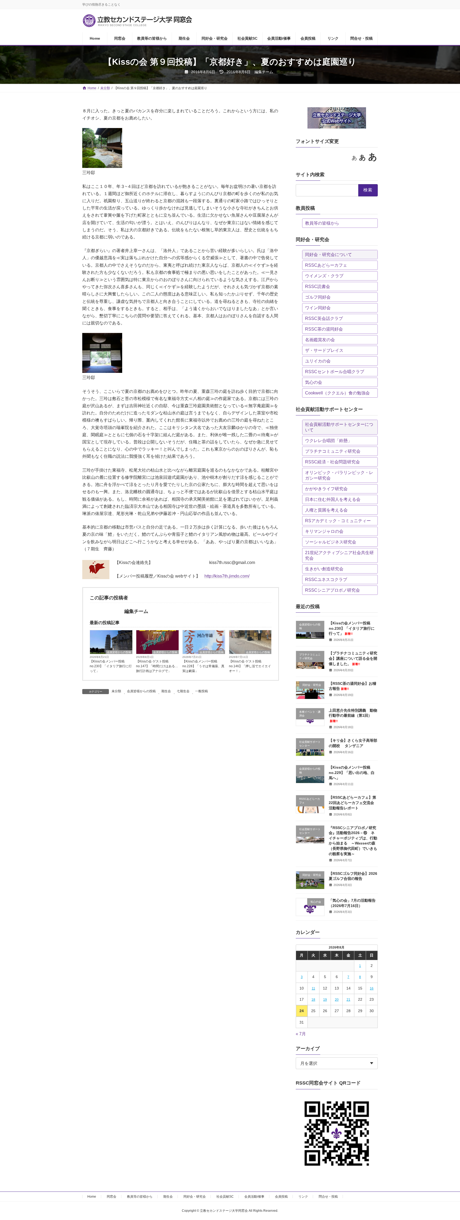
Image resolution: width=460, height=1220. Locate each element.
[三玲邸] (102, 166)
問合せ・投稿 (328, 1196)
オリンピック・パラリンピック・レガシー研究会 (339, 475)
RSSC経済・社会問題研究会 (332, 462)
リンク (303, 1196)
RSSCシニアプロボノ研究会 (332, 590)
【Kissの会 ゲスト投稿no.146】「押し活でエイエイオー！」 (250, 666)
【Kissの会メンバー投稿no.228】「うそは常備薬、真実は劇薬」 (203, 666)
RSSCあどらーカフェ (326, 265)
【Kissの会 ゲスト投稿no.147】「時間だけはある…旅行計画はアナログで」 (157, 666)
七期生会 (183, 691)
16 (372, 988)
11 (313, 988)
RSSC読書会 (317, 286)
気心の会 (313, 382)
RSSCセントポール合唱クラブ (334, 371)
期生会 (166, 691)
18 (313, 999)
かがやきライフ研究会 (326, 489)
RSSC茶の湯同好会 (324, 329)
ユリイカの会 (318, 361)
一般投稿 (201, 691)
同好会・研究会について (328, 254)
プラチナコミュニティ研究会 (332, 451)
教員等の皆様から (322, 223)
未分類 (116, 691)
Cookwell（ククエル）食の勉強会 (337, 393)
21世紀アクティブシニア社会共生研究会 (339, 555)
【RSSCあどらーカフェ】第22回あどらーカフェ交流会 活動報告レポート (352, 802)
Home (91, 1196)
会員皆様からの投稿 (119, 652)
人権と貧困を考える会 (326, 510)
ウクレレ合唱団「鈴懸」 (328, 440)
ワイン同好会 (318, 308)
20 (337, 999)
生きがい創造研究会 (324, 569)
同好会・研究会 (194, 1196)
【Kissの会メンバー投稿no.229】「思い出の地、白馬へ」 (352, 772)
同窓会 (111, 1196)
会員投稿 (281, 1196)
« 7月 (301, 1034)
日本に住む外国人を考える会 (332, 499)
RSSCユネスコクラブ (326, 579)
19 (325, 999)
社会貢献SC (225, 1196)
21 (348, 999)
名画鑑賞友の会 (320, 339)
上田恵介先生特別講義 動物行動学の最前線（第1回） (353, 715)
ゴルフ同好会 (318, 297)
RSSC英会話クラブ (324, 318)
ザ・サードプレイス (324, 350)
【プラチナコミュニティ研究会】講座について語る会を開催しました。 (353, 658)
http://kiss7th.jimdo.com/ (226, 576)
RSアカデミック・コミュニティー (338, 520)
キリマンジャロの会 (324, 531)
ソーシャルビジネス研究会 (330, 542)
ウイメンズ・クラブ (324, 276)
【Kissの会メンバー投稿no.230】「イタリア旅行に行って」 (111, 666)
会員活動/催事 (254, 1196)
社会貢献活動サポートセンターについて (339, 427)
